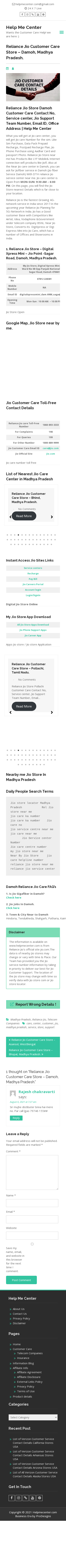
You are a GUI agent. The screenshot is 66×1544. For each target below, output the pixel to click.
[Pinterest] (43, 14)
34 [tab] (29, 544)
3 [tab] (14, 535)
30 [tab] (14, 544)
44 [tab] (22, 765)
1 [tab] (7, 535)
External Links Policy (30, 1381)
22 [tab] (33, 540)
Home (17, 1344)
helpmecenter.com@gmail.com (35, 4)
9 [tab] (36, 535)
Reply (16, 1118)
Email (10, 1211)
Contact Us (20, 1313)
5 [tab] (22, 535)
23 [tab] (36, 540)
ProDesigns (43, 1516)
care (29, 1023)
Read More (28, 516)
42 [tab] (55, 760)
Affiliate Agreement (29, 1372)
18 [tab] (18, 540)
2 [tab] (11, 535)
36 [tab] (36, 544)
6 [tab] (25, 535)
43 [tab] (18, 765)
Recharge (33, 573)
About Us (19, 1309)
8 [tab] (33, 535)
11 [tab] (44, 535)
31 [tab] (18, 544)
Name (11, 1195)
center (37, 1023)
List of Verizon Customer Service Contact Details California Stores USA (33, 1442)
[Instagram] (27, 14)
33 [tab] (25, 544)
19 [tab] (22, 540)
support (49, 1027)
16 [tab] (11, 540)
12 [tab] (48, 535)
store (40, 1027)
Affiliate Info (20, 1368)
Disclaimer (19, 1323)
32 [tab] (22, 544)
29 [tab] (11, 544)
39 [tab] (48, 544)
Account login (33, 589)
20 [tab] (25, 540)
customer (47, 1023)
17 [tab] (14, 540)
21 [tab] (29, 540)
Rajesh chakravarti (37, 1091)
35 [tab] (33, 544)
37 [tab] (40, 544)
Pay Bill (33, 579)
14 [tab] (55, 535)
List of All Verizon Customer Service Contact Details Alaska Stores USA (35, 1474)
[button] (10, 515)
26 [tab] (48, 540)
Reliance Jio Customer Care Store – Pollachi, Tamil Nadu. (29, 668)
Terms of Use (26, 1391)
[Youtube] (38, 14)
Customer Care (22, 1349)
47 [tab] (33, 765)
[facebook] (22, 14)
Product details (22, 1396)
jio (56, 1023)
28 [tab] (55, 540)
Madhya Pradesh (20, 1019)
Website (11, 1228)
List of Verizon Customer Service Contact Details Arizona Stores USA (35, 1465)
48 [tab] (36, 765)
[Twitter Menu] (32, 14)
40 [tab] (51, 544)
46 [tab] (29, 765)
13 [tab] (51, 535)
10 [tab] (40, 535)
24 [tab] (40, 540)
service (32, 1027)
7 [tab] (29, 535)
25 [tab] (44, 540)
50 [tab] (44, 765)
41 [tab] (51, 760)
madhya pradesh (16, 1027)
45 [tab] (25, 765)
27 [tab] (51, 540)
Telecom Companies (30, 1353)
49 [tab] (40, 765)
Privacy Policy (21, 1318)
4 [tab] (18, 535)
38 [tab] (44, 544)
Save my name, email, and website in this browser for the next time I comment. (15, 1259)
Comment (13, 1151)
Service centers (33, 568)
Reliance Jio (39, 1019)
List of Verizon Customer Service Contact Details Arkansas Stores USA (33, 1455)
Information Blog (23, 1363)
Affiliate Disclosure (29, 1377)
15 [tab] (7, 540)
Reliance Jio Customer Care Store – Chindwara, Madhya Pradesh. (34, 498)
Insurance (23, 1358)
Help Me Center (24, 27)
